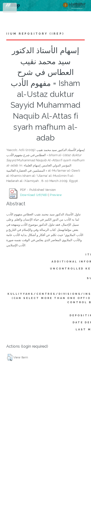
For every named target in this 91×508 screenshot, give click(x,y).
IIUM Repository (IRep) (35, 33)
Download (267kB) (34, 195)
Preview (56, 195)
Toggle (10, 9)
